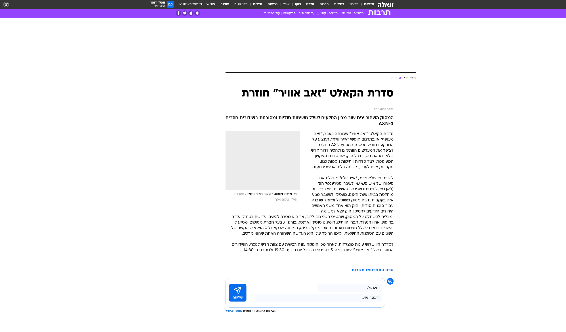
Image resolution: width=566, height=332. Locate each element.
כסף (298, 4)
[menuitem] (366, 4)
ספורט (354, 4)
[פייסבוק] (178, 13)
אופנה (224, 4)
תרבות (324, 4)
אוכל (286, 4)
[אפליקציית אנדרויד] (197, 13)
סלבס (310, 4)
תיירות (257, 4)
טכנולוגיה (241, 4)
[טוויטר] (184, 13)
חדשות (369, 4)
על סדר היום (306, 13)
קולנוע (321, 13)
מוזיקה (333, 13)
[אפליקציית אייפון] (191, 13)
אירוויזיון (345, 13)
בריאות (273, 4)
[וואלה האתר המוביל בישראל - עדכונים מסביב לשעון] (386, 4)
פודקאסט (289, 13)
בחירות (339, 4)
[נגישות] (6, 4)
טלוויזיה (358, 13)
